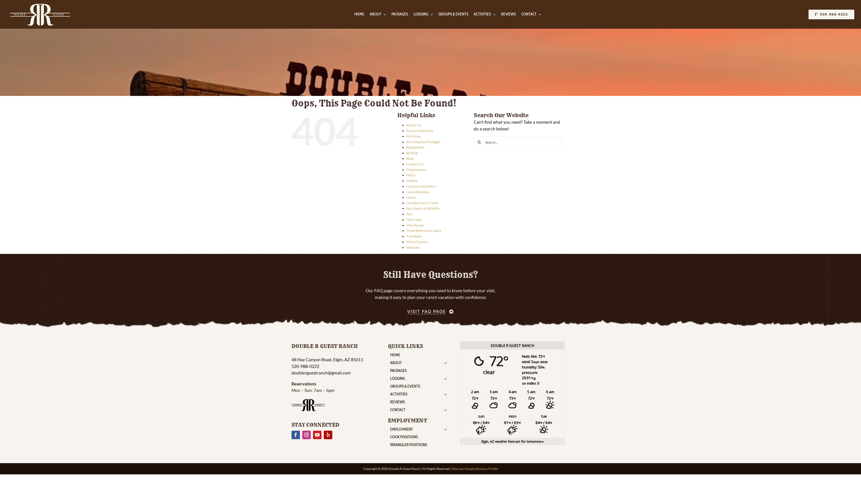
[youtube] (317, 435)
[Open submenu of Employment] (446, 430)
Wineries (413, 247)
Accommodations (419, 130)
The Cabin (414, 219)
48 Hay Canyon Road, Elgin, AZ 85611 (327, 359)
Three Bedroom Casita (423, 230)
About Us (413, 125)
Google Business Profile (481, 469)
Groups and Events (421, 186)
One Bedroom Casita (422, 203)
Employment (416, 169)
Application (415, 147)
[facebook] (295, 435)
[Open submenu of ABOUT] (446, 363)
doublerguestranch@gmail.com (321, 372)
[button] (831, 14)
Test (409, 214)
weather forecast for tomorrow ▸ (512, 441)
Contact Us (415, 164)
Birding (411, 153)
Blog (409, 158)
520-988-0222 (305, 366)
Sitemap (457, 469)
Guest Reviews (417, 192)
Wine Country (417, 242)
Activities (413, 136)
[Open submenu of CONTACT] (446, 410)
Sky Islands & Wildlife (422, 208)
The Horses (415, 225)
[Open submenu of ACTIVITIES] (446, 395)
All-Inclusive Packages (423, 142)
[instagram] (306, 435)
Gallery (411, 180)
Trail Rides (414, 236)
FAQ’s (411, 175)
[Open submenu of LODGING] (446, 379)
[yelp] (328, 435)
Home (411, 197)
